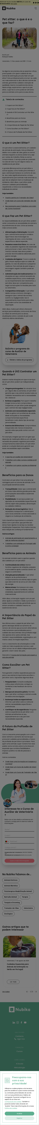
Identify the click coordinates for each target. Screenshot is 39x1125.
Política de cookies (11, 1108)
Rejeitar (19, 1118)
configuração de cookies (13, 1102)
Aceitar (19, 1113)
